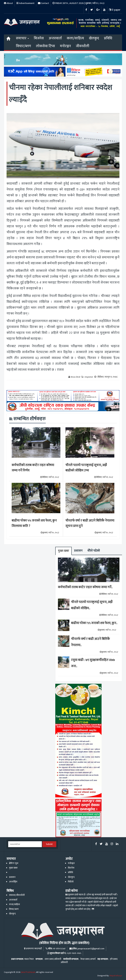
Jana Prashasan (28, 972)
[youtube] (106, 844)
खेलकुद (94, 38)
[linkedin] (117, 844)
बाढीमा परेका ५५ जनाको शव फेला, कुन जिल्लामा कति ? (34, 523)
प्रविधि (108, 38)
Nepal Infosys (116, 975)
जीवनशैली (82, 46)
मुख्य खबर (63, 550)
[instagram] (112, 844)
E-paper (115, 10)
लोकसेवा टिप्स (45, 46)
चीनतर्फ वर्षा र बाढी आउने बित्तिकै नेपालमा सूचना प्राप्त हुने (89, 523)
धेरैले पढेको (93, 550)
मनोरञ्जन (65, 46)
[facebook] (96, 844)
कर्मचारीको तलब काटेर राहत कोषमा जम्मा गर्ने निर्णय (33, 467)
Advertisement (26, 3)
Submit (49, 844)
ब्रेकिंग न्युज (13, 863)
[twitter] (101, 844)
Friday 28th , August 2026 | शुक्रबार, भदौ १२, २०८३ (79, 3)
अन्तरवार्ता (55, 38)
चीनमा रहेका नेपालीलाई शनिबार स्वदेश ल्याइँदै (60, 93)
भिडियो (71, 882)
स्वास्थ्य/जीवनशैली (17, 895)
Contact (44, 3)
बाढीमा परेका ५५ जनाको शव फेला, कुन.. (94, 623)
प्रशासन (78, 550)
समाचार (21, 38)
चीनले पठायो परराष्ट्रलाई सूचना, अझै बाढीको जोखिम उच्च (86, 467)
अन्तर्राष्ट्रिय (13, 882)
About (9, 3)
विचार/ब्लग (23, 46)
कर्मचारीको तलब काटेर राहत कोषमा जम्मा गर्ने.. (85, 587)
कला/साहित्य (75, 38)
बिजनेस (39, 38)
